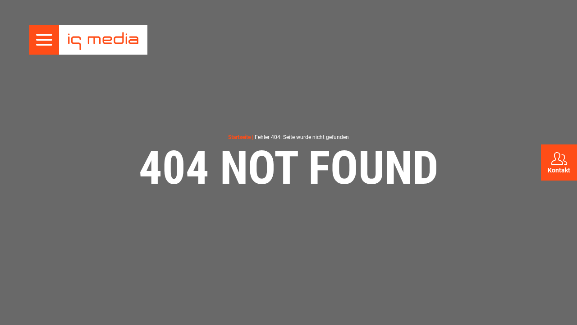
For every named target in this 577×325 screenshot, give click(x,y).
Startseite (239, 137)
